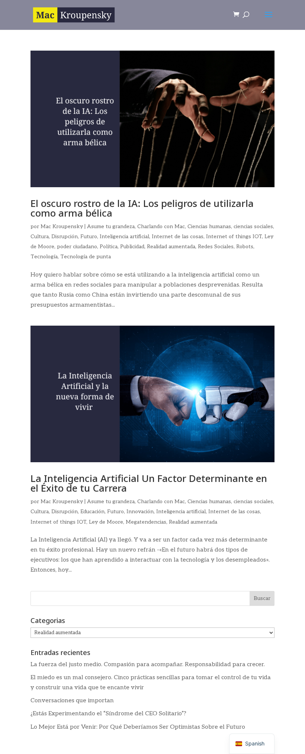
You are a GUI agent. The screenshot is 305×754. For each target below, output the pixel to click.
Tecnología (44, 256)
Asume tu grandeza (111, 226)
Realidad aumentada (171, 246)
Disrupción (64, 236)
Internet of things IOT (234, 236)
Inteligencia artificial (124, 236)
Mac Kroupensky (62, 226)
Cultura (39, 236)
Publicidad (132, 246)
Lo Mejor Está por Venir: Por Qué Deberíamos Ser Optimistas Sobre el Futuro (137, 727)
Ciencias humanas (209, 226)
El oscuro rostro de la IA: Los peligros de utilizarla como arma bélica (142, 208)
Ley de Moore (106, 522)
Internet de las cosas (177, 236)
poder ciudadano (77, 246)
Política (109, 246)
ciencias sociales (253, 226)
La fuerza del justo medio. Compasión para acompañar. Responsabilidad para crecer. (147, 664)
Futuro (88, 236)
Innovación (140, 511)
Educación (92, 511)
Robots (244, 246)
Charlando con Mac (161, 226)
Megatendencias (146, 522)
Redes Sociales (216, 246)
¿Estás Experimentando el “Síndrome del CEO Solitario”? (108, 713)
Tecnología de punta (85, 256)
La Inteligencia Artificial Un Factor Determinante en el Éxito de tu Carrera (148, 483)
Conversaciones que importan (72, 700)
